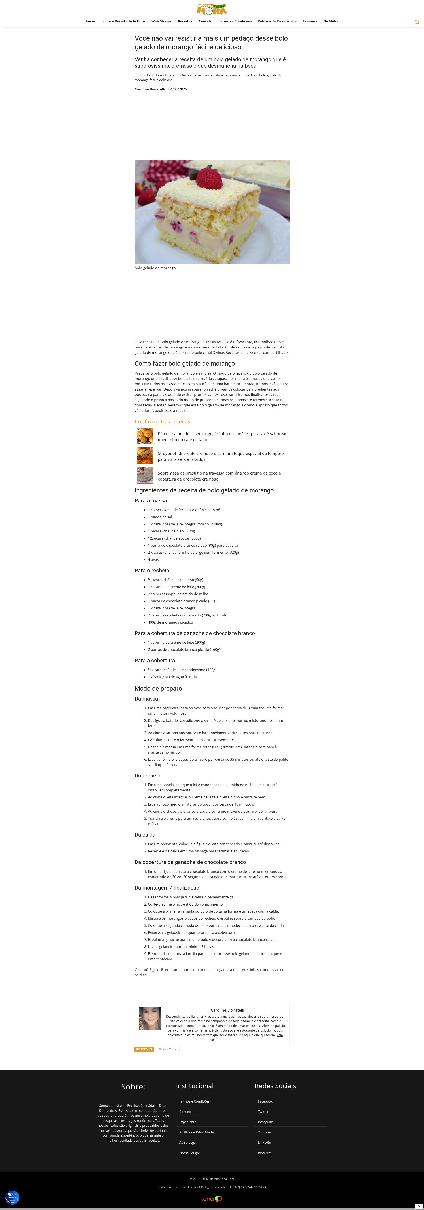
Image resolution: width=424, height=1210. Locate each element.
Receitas (185, 21)
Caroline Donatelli (150, 89)
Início (90, 21)
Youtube (264, 1132)
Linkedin (264, 1142)
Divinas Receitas (226, 352)
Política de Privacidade (277, 21)
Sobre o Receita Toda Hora (123, 21)
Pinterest (264, 1153)
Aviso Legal (188, 1142)
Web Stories (161, 21)
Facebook (265, 1101)
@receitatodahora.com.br (181, 969)
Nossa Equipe (189, 1153)
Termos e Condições (235, 21)
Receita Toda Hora (148, 75)
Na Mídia (330, 21)
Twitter (263, 1112)
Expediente (187, 1122)
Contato (205, 21)
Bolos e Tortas (175, 75)
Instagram (265, 1122)
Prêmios (310, 21)
